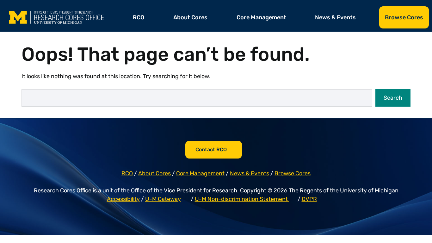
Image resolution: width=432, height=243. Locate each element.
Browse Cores (404, 17)
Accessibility (123, 199)
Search (393, 97)
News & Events (335, 17)
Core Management (261, 17)
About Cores (190, 17)
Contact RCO (211, 149)
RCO (139, 17)
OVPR (309, 199)
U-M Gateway (163, 199)
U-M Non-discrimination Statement (242, 199)
